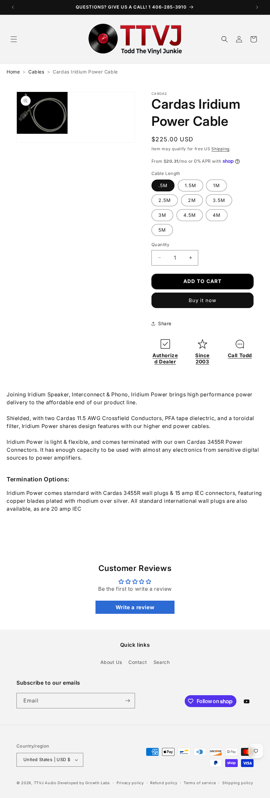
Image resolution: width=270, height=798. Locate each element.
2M (192, 200)
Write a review (135, 607)
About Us (111, 662)
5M (162, 230)
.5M (163, 185)
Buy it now (202, 300)
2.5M (164, 200)
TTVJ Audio (45, 783)
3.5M (219, 200)
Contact (137, 662)
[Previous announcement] (13, 7)
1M (216, 185)
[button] (14, 39)
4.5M (189, 215)
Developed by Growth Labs (84, 783)
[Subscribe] (127, 700)
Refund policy (163, 783)
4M (217, 215)
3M (162, 215)
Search (161, 662)
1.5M (190, 185)
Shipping (220, 148)
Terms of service (200, 783)
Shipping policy (237, 783)
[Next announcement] (257, 7)
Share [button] (165, 323)
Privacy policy (130, 783)
